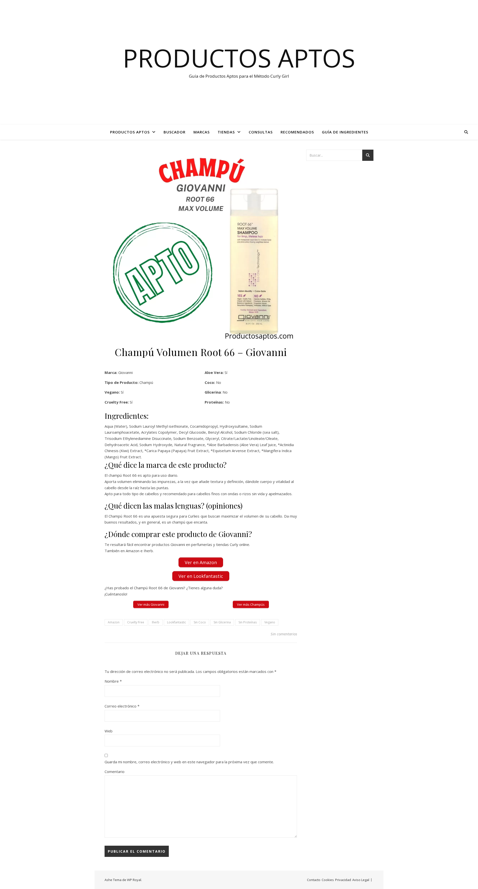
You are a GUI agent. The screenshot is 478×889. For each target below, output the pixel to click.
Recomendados (297, 131)
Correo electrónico (122, 706)
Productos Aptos (239, 57)
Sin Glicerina (222, 622)
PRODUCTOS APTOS (130, 131)
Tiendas (226, 131)
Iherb (155, 622)
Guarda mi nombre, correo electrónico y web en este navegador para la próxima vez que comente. (189, 761)
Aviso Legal (360, 880)
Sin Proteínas (248, 622)
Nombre (113, 681)
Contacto (313, 880)
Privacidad (343, 880)
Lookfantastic (176, 622)
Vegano (269, 622)
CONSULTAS (261, 131)
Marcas (201, 131)
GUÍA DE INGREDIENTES (345, 131)
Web (109, 730)
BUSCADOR (174, 131)
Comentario (114, 771)
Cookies (328, 880)
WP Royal (134, 880)
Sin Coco (200, 622)
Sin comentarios (284, 633)
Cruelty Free (135, 622)
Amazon (114, 622)
